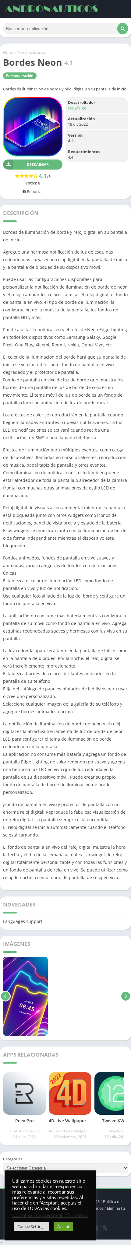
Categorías (12, 1159)
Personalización (32, 52)
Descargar (38, 164)
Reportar (34, 191)
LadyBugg (77, 107)
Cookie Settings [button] (31, 1226)
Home (8, 52)
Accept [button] (63, 1226)
